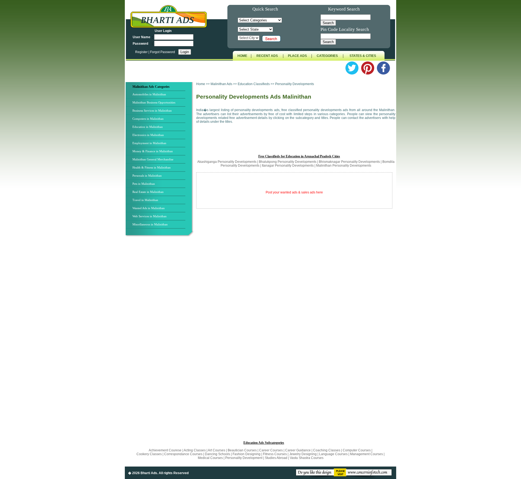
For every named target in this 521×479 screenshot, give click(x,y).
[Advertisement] (160, 327)
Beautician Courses (242, 450)
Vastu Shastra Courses (306, 458)
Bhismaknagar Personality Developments (349, 162)
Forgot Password (162, 52)
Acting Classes (195, 450)
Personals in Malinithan (147, 175)
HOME (242, 56)
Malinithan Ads (222, 84)
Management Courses (366, 454)
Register (141, 52)
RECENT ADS (267, 56)
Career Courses (271, 450)
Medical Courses (210, 458)
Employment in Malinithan (149, 143)
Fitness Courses (275, 454)
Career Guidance (298, 450)
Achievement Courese (165, 450)
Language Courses (333, 454)
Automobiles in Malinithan (149, 94)
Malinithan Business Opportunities (153, 102)
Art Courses (217, 450)
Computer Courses (357, 450)
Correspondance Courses (183, 454)
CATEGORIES (327, 56)
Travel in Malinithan (145, 200)
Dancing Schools (217, 454)
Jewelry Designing (303, 454)
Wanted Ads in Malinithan (148, 208)
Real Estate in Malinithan (148, 191)
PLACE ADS (297, 56)
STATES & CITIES (363, 56)
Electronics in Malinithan (148, 135)
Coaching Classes (326, 450)
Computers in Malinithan (148, 118)
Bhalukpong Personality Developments (287, 162)
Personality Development (243, 458)
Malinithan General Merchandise (152, 159)
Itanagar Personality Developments (288, 165)
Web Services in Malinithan (149, 216)
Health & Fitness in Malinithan (151, 167)
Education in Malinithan (147, 126)
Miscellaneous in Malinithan (150, 224)
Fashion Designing (246, 454)
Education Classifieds (254, 84)
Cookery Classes (149, 454)
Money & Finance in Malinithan (152, 151)
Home (200, 84)
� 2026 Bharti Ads (142, 473)
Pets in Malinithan (143, 183)
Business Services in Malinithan (152, 110)
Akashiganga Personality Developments (226, 162)
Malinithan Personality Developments (343, 165)
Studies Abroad (276, 458)
